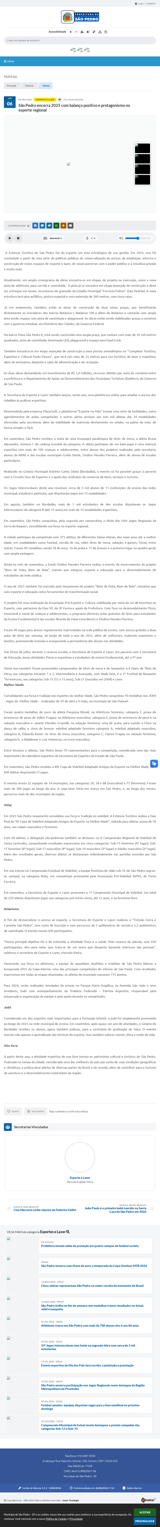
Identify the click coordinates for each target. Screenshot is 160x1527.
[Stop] (18, 238)
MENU (10, 61)
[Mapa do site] (99, 32)
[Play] (10, 238)
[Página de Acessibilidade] (105, 32)
